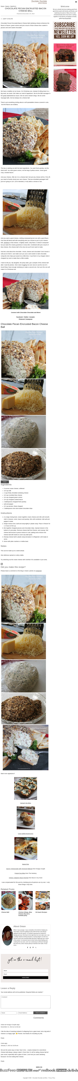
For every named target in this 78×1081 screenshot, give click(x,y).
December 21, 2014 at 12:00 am (10, 1027)
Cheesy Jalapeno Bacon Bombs (18, 878)
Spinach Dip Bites (25, 803)
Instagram (39, 571)
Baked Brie (25, 864)
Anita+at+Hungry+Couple (8, 1024)
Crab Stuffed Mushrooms (25, 833)
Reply (2, 1038)
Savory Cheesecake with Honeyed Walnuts (19, 869)
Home (2, 6)
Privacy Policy (51, 1077)
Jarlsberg (6, 242)
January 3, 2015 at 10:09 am (9, 1045)
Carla (2, 1043)
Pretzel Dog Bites (20, 873)
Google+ (32, 317)
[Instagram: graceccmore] (25, 564)
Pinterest (22, 319)
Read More (68, 18)
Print (5, 482)
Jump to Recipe (7, 18)
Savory (7, 6)
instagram (29, 319)
